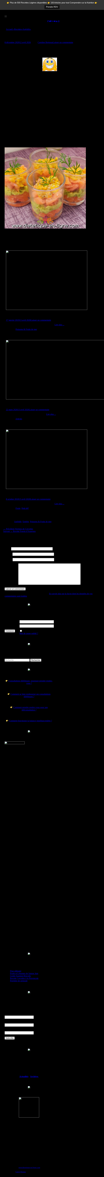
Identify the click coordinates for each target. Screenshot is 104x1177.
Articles (18, 419)
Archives (34, 1076)
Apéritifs (26, 29)
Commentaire (11, 584)
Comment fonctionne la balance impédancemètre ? (30, 721)
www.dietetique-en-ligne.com (29, 1167)
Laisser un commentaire (63, 42)
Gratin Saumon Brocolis (20, 976)
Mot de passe (10, 626)
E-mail (8, 554)
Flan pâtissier (15, 971)
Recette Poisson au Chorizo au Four (31, 315)
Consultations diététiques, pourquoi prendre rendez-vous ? (31, 682)
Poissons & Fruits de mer (26, 329)
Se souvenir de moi (31, 631)
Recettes (18, 29)
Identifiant (9, 622)
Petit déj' (25, 508)
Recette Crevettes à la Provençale (24, 978)
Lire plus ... (59, 325)
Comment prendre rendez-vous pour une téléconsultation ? (30, 708)
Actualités (23, 1076)
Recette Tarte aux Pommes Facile (29, 494)
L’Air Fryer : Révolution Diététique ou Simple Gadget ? (45, 404)
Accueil (10, 29)
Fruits (18, 508)
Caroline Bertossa (45, 42)
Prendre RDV (52, 7)
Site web (8, 559)
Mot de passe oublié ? (29, 633)
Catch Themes (20, 1172)
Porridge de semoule (18, 981)
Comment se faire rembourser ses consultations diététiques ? (31, 695)
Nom (8, 549)
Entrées (26, 521)
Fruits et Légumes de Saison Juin (24, 973)
